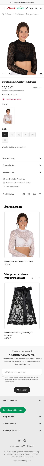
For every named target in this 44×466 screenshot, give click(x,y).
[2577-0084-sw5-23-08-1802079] (22, 48)
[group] (22, 239)
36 (19, 134)
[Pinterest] (34, 194)
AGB (19, 379)
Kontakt (30, 446)
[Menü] (3, 8)
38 (25, 134)
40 (32, 134)
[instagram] (19, 440)
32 (5, 134)
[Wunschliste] (41, 74)
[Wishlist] (31, 8)
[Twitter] (29, 194)
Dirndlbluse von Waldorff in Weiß (18, 261)
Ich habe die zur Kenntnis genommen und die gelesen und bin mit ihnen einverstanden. (22, 379)
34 (12, 134)
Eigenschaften (8, 165)
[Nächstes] (9, 73)
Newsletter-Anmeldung (25, 2)
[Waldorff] (37, 87)
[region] (22, 48)
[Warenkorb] (41, 8)
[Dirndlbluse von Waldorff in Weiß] (8, 116)
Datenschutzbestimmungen (22, 377)
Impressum (14, 446)
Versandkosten (19, 90)
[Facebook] (23, 194)
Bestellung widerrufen (12, 410)
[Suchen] (26, 8)
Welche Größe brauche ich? (14, 147)
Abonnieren (22, 390)
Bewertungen (8, 172)
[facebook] (24, 440)
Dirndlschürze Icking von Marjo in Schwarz (18, 333)
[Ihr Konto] (36, 8)
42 (5, 140)
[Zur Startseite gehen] (15, 8)
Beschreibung (8, 158)
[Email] (40, 194)
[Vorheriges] (3, 73)
